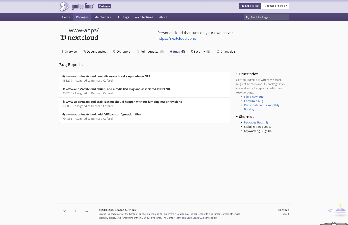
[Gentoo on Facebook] (75, 211)
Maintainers (102, 17)
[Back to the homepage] (76, 6)
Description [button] (248, 74)
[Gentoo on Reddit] (86, 211)
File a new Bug (254, 97)
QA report (123, 51)
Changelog (227, 51)
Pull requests (151, 51)
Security (201, 51)
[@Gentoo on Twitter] (64, 211)
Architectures (144, 17)
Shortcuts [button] (247, 117)
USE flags (123, 17)
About (163, 17)
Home (66, 17)
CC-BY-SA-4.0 (147, 217)
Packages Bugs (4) (256, 122)
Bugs (178, 51)
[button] (250, 6)
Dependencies (96, 51)
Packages (82, 17)
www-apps (83, 30)
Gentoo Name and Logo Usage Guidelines (188, 217)
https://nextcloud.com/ (177, 38)
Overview (70, 51)
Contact (283, 210)
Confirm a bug (253, 101)
